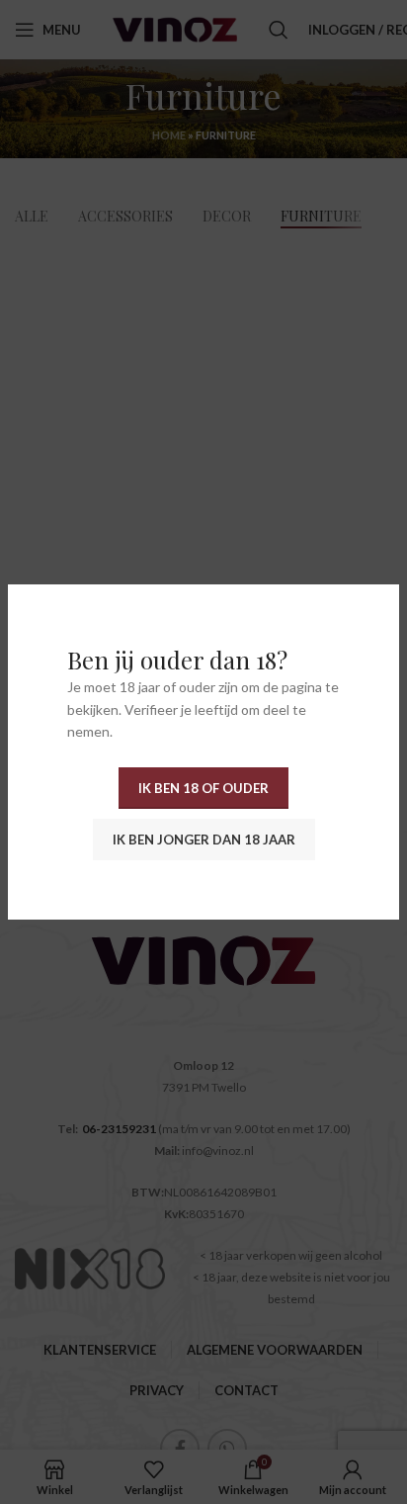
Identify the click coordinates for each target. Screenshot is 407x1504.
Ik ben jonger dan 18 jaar (204, 839)
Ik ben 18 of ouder (203, 788)
